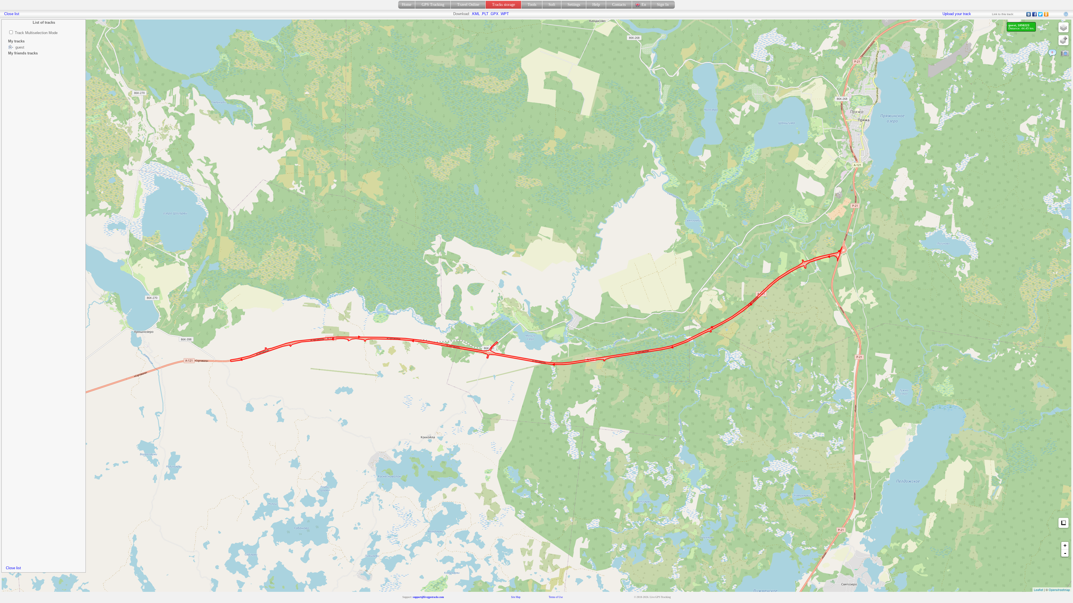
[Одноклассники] (1046, 14)
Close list (13, 568)
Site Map (516, 597)
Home (406, 5)
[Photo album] (1064, 53)
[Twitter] (1040, 14)
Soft (551, 5)
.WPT (504, 14)
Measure (1063, 523)
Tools (531, 5)
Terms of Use (556, 597)
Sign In (663, 5)
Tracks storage (503, 5)
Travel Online (468, 5)
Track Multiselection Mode (36, 33)
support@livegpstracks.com (428, 597)
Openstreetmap (1059, 589)
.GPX (494, 14)
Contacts (619, 5)
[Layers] (1063, 27)
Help (596, 5)
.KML (475, 14)
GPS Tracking (433, 5)
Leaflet (1038, 589)
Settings (573, 5)
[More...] (1066, 14)
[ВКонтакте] (1029, 14)
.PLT (484, 14)
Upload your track (957, 14)
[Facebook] (1035, 14)
